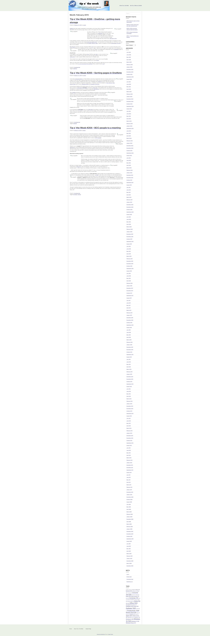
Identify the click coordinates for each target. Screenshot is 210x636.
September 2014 (130, 384)
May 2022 (129, 162)
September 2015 (130, 354)
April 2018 (129, 280)
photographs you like (115, 43)
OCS (127, 603)
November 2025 (130, 71)
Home (70, 628)
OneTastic (85, 87)
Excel (127, 598)
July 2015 (129, 359)
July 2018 (129, 273)
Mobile (137, 601)
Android (130, 589)
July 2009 (129, 504)
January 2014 (129, 403)
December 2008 (130, 519)
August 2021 (129, 184)
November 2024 (130, 101)
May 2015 (129, 364)
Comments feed (130, 579)
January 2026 (129, 67)
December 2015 (130, 347)
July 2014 (129, 388)
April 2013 (129, 425)
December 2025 (130, 69)
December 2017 (130, 288)
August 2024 (129, 108)
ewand (84, 25)
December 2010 (130, 492)
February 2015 (129, 371)
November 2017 (130, 290)
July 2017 (128, 300)
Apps (134, 589)
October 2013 (129, 411)
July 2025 (129, 81)
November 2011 (130, 467)
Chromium (129, 592)
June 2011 (129, 477)
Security (127, 614)
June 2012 (129, 450)
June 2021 (129, 189)
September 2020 (130, 212)
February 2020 (130, 229)
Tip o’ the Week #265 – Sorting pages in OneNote (96, 72)
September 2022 (130, 153)
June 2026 (129, 54)
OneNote (75, 123)
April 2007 (129, 551)
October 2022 (129, 150)
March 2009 (129, 511)
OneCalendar (96, 88)
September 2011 (130, 470)
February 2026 (130, 64)
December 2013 (130, 406)
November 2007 (130, 533)
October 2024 (129, 103)
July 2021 (129, 187)
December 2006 (130, 560)
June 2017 (129, 302)
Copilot (133, 594)
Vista (129, 617)
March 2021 (129, 197)
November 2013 (130, 408)
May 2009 (129, 506)
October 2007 (129, 536)
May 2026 (129, 57)
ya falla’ (96, 174)
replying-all (72, 147)
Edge (128, 596)
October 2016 (129, 322)
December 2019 (130, 234)
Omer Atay (95, 87)
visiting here (72, 56)
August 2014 (129, 386)
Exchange (75, 194)
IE (132, 599)
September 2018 (130, 268)
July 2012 (129, 447)
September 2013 (130, 413)
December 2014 (130, 376)
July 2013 (129, 418)
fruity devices (109, 82)
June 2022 (129, 160)
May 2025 (129, 86)
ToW (79, 87)
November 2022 (130, 148)
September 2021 (130, 182)
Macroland (90, 109)
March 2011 (129, 484)
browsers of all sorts (95, 84)
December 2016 (130, 317)
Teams (129, 615)
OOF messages (98, 137)
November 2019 (130, 236)
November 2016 (130, 320)
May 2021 (129, 192)
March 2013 (129, 428)
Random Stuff (131, 612)
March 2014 (129, 398)
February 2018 (129, 283)
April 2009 (129, 509)
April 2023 (129, 135)
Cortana (137, 594)
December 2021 (130, 175)
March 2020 (129, 226)
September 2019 (130, 241)
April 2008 (129, 521)
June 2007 (129, 546)
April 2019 (129, 253)
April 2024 (129, 118)
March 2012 (129, 457)
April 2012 (129, 455)
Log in (128, 574)
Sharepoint (132, 614)
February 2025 (130, 94)
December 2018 (130, 261)
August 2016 (129, 327)
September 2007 (130, 538)
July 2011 (128, 474)
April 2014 (129, 396)
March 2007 (129, 553)
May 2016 (129, 334)
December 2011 (130, 465)
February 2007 (130, 556)
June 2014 (129, 391)
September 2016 (130, 325)
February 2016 (129, 342)
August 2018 (129, 271)
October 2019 (129, 239)
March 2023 (129, 138)
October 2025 (129, 74)
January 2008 (129, 529)
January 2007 (129, 558)
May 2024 (129, 116)
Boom (97, 60)
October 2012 (129, 440)
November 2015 (130, 349)
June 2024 (129, 113)
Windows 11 (135, 621)
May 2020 (129, 221)
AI (127, 589)
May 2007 (129, 548)
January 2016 (129, 344)
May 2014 (129, 393)
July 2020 (129, 216)
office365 (129, 604)
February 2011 (129, 487)
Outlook (79, 194)
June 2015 (129, 361)
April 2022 (129, 165)
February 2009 (130, 514)
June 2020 (129, 219)
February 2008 (130, 526)
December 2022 (130, 145)
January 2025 (129, 96)
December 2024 (130, 98)
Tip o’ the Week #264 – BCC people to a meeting (95, 127)
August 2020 (129, 214)
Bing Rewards (72, 46)
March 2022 (129, 167)
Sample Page (88, 628)
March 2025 (129, 91)
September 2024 (130, 106)
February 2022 (130, 170)
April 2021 (129, 194)
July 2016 (129, 329)
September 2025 (130, 76)
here (88, 54)
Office (134, 603)
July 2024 (129, 111)
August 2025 (129, 79)
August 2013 (129, 415)
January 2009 (129, 516)
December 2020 (130, 204)
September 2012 (130, 443)
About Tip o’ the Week (78, 628)
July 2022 (129, 157)
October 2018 (129, 266)
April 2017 (129, 307)
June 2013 (129, 420)
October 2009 (129, 499)
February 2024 (130, 123)
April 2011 (129, 482)
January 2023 (129, 143)
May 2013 (129, 423)
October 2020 (129, 209)
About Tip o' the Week (124, 5)
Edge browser (135, 596)
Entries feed (129, 576)
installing (74, 92)
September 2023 (130, 128)
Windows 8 (130, 619)
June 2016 (129, 332)
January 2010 (129, 494)
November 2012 (130, 438)
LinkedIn (135, 599)
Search (138, 612)
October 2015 (129, 352)
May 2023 (129, 133)
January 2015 (129, 374)
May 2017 (129, 305)
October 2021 (129, 180)
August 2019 (129, 243)
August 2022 (129, 155)
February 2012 (129, 460)
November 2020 (130, 207)
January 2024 (129, 126)
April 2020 (129, 224)
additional (100, 33)
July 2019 (129, 246)
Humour (129, 599)
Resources (79, 166)
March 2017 (129, 310)
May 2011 (128, 479)
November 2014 (130, 379)
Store (137, 614)
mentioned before (78, 78)
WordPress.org (130, 581)
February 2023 (130, 140)
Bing (138, 589)
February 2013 (129, 430)
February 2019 (129, 258)
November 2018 (130, 263)
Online (136, 606)
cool (103, 63)
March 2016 (129, 339)
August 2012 (129, 445)
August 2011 (129, 472)
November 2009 (130, 497)
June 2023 (129, 130)
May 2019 (129, 251)
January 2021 (129, 202)
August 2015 (129, 357)
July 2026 (129, 52)
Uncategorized (77, 67)
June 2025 (129, 84)
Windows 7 (137, 617)
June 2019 (129, 248)
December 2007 (130, 531)
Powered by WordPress (101, 634)
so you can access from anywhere (85, 63)
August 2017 (129, 298)
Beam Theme (110, 634)
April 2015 (129, 366)
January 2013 (129, 433)
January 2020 (129, 231)
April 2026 (129, 59)
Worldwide (116, 49)
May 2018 (129, 278)
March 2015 (129, 369)
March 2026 (129, 62)
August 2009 (129, 501)
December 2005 (130, 565)
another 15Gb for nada (93, 43)
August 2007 (129, 541)
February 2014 (129, 401)
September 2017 (130, 295)
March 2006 (129, 563)
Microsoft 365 (131, 601)
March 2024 (129, 121)
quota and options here (92, 42)
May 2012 (129, 452)
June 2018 (129, 275)
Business (129, 591)
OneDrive (72, 28)
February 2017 (129, 312)
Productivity (133, 610)
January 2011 (129, 489)
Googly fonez (72, 84)
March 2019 (129, 256)
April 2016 (129, 337)
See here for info (113, 38)
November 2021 (130, 177)
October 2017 (129, 293)
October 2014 (129, 381)
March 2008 (129, 524)
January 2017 (129, 315)
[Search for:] (133, 13)
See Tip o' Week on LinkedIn (136, 5)
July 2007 (129, 543)
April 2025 (129, 89)
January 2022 (129, 172)
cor (92, 46)
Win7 (132, 617)
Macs (113, 82)
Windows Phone (85, 84)
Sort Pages (80, 109)
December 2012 (130, 435)
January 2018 (129, 285)
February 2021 (129, 199)
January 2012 (129, 462)
